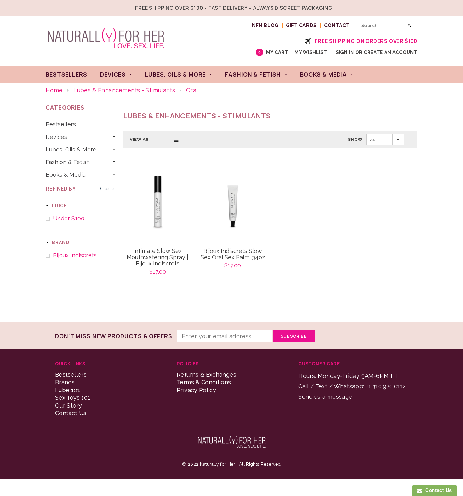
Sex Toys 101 (72, 397)
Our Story (68, 405)
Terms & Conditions (204, 382)
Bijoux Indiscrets (75, 255)
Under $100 (68, 218)
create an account (390, 52)
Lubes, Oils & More (71, 149)
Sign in (345, 52)
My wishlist (310, 52)
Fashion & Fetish (68, 162)
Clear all (108, 188)
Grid (165, 139)
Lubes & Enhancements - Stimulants (124, 90)
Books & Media (66, 175)
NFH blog (265, 25)
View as (139, 139)
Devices (56, 137)
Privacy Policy (196, 390)
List (176, 139)
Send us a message (325, 396)
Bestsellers (61, 124)
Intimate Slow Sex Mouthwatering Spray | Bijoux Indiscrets (157, 257)
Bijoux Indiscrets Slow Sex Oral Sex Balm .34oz (233, 254)
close (415, 7)
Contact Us (71, 413)
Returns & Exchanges (206, 374)
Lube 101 (67, 390)
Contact (337, 25)
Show (355, 139)
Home (54, 90)
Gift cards (301, 25)
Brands (65, 382)
